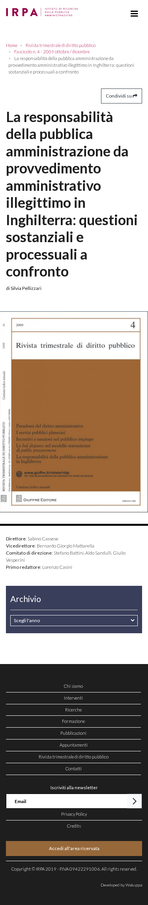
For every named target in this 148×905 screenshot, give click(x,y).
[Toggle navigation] (134, 14)
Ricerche (73, 709)
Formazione (73, 721)
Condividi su (119, 96)
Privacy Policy (74, 814)
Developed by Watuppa (121, 884)
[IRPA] (43, 10)
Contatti (74, 768)
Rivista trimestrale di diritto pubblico (74, 756)
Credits (74, 825)
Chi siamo (73, 686)
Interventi (73, 697)
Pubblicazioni (73, 733)
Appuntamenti (74, 744)
